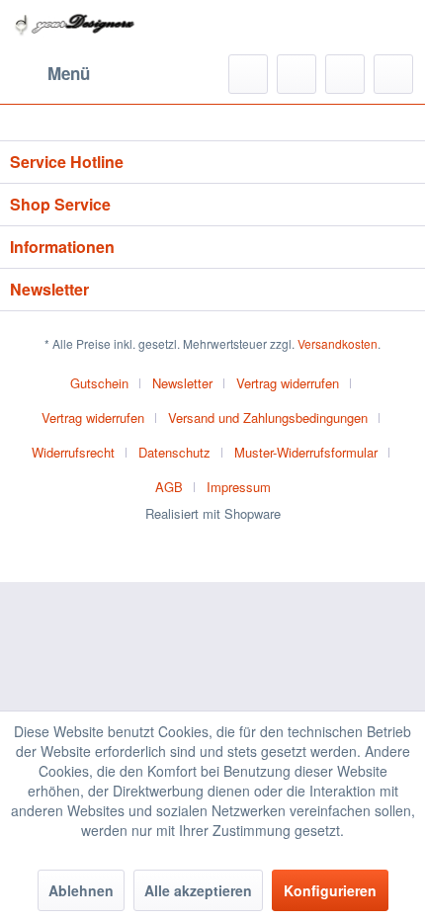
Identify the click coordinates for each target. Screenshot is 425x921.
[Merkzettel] (296, 74)
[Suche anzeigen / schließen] (248, 74)
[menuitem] (50, 74)
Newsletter (182, 383)
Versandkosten (338, 343)
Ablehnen (81, 890)
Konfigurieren (330, 890)
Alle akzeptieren (198, 890)
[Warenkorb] (393, 74)
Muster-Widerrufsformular (306, 452)
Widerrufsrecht (73, 452)
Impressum (239, 486)
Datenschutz (174, 452)
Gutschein (99, 383)
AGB (169, 486)
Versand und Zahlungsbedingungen (268, 417)
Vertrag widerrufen (287, 383)
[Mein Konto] (345, 74)
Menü (68, 73)
